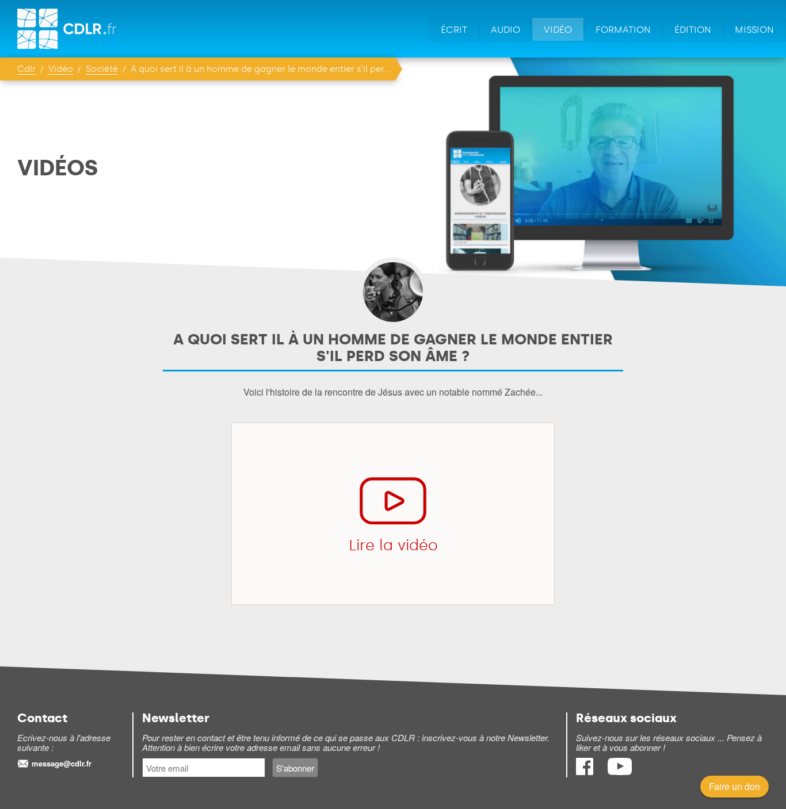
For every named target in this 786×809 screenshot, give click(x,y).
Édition (692, 29)
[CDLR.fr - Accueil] (67, 29)
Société (102, 69)
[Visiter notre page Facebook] (586, 771)
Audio (505, 29)
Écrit (454, 29)
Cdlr (26, 69)
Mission (754, 29)
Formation (623, 29)
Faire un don (734, 786)
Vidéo (558, 29)
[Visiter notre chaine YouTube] (620, 771)
